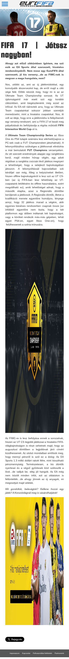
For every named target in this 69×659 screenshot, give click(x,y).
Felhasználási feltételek (42, 653)
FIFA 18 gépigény (29, 658)
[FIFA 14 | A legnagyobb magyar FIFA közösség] (36, 5)
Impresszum (14, 653)
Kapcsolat (26, 653)
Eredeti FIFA (15, 658)
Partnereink (59, 653)
